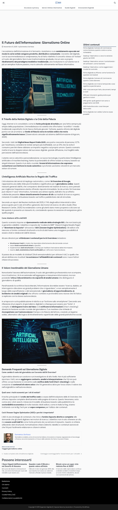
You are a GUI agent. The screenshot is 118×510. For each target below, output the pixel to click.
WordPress (85, 507)
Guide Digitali (70, 8)
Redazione (6, 481)
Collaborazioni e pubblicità (12, 498)
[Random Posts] (3, 3)
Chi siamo (5, 485)
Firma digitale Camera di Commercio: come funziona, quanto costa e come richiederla (97, 50)
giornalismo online (15, 449)
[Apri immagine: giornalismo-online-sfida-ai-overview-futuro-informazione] (42, 91)
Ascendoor (69, 507)
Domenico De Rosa (27, 47)
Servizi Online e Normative (52, 8)
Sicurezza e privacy (31, 8)
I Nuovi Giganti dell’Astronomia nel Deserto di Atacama (14, 465)
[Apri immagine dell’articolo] (42, 341)
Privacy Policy (7, 491)
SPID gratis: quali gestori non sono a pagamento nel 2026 (96, 102)
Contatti (5, 488)
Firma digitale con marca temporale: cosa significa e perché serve (99, 85)
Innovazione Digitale (86, 8)
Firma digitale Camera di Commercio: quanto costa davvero (97, 79)
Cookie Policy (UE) (8, 495)
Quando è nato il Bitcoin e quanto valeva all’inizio (39, 465)
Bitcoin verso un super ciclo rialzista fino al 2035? (67, 465)
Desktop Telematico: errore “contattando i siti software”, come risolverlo (99, 62)
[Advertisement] (59, 25)
